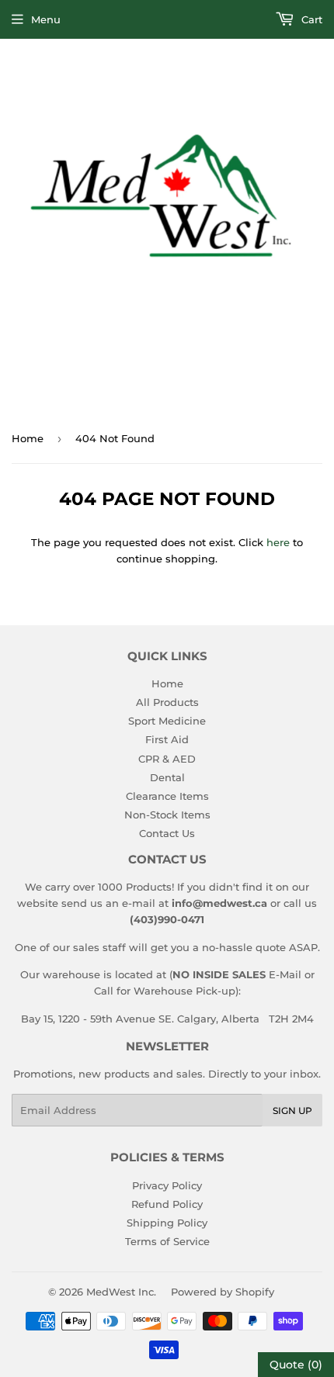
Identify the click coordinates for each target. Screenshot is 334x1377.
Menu (46, 19)
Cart (310, 19)
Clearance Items (167, 796)
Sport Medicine (167, 720)
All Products (167, 702)
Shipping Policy (167, 1222)
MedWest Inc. (121, 1291)
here (278, 542)
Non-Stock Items (167, 814)
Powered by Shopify (222, 1291)
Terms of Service (167, 1241)
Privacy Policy (167, 1185)
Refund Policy (167, 1204)
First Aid (167, 739)
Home (27, 438)
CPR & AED (167, 759)
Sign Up (292, 1110)
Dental (167, 777)
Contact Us (167, 833)
